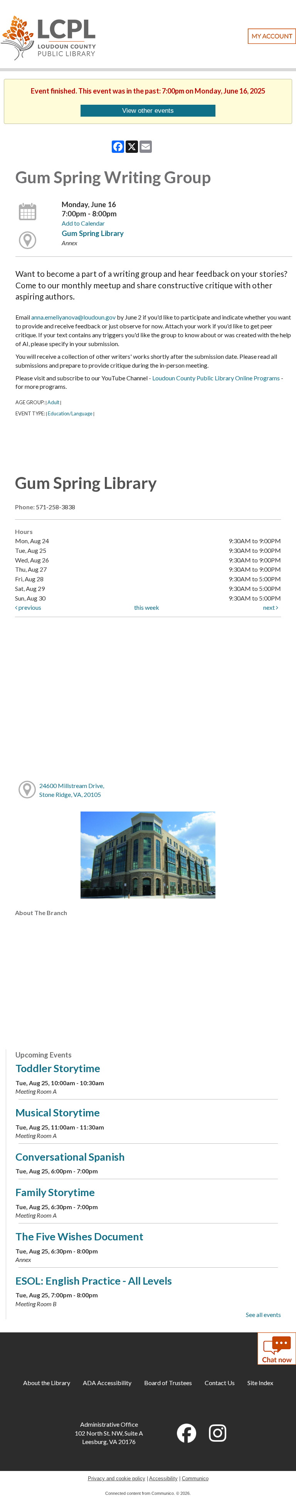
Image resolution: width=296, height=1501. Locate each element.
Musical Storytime (57, 1112)
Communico (195, 1478)
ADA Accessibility (107, 1382)
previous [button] (29, 607)
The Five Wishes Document (79, 1236)
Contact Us (220, 1382)
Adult (53, 402)
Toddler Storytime (57, 1068)
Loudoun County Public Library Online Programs (216, 378)
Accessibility (163, 1478)
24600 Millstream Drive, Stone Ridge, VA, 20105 (71, 790)
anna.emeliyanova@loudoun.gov (73, 317)
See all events (263, 1314)
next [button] (269, 607)
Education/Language (70, 413)
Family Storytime (55, 1192)
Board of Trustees (168, 1382)
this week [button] (146, 607)
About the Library (46, 1382)
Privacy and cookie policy (116, 1478)
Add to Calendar (83, 223)
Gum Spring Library (93, 233)
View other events (148, 110)
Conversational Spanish (70, 1156)
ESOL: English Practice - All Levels (93, 1280)
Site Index (260, 1382)
